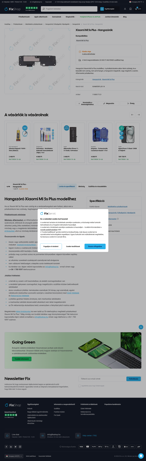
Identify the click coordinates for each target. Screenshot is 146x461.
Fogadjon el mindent (50, 246)
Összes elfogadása (95, 246)
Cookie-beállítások (73, 246)
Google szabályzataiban (48, 230)
